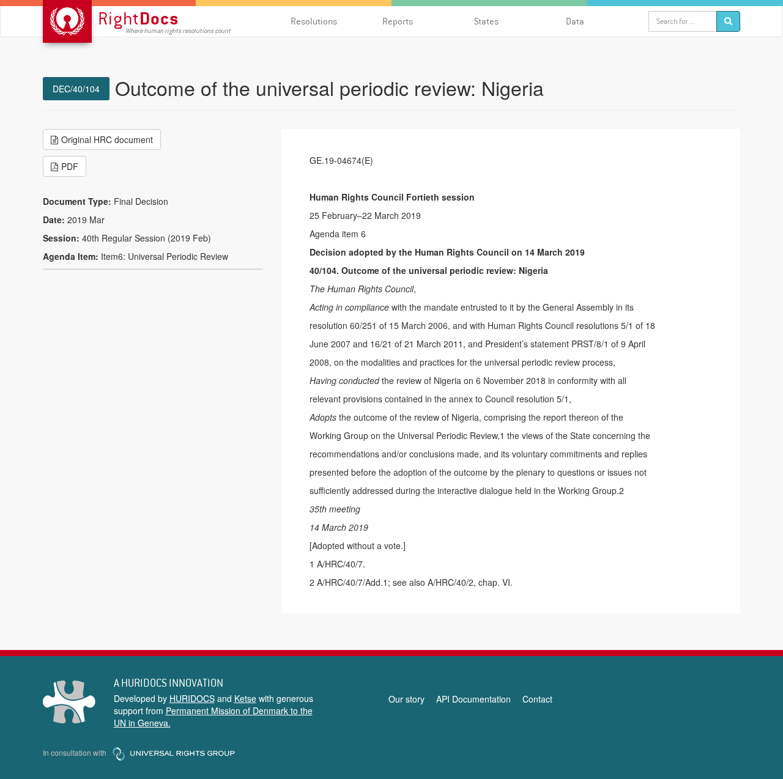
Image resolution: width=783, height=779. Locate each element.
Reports (397, 21)
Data (575, 21)
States (486, 21)
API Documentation (473, 699)
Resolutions (314, 21)
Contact (537, 699)
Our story (406, 699)
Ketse (245, 698)
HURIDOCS (192, 698)
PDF (69, 166)
